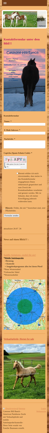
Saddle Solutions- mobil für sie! (20, 254)
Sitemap (21, 408)
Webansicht (41, 411)
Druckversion (11, 408)
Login (43, 408)
